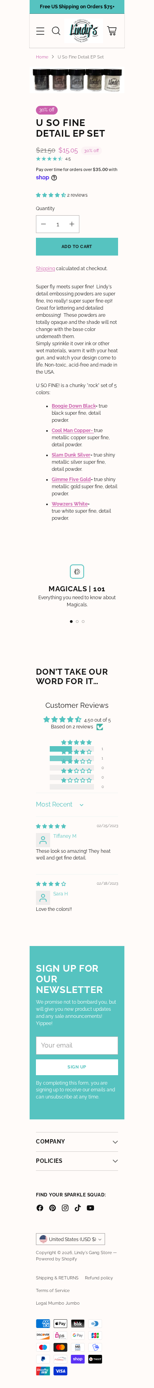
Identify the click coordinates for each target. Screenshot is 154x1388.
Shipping (45, 268)
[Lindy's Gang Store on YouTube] (90, 1209)
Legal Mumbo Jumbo (58, 1303)
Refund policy (99, 1277)
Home (42, 57)
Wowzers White (70, 504)
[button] (51, 195)
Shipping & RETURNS (57, 1277)
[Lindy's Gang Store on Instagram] (65, 1209)
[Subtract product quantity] (43, 224)
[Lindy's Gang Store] (83, 30)
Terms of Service (52, 1290)
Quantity (45, 208)
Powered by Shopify (56, 1258)
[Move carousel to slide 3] (83, 621)
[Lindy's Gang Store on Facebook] (40, 1209)
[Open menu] (40, 31)
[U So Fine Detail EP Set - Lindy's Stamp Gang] (77, 80)
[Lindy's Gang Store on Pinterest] (52, 1209)
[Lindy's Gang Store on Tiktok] (78, 1209)
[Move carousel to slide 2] (77, 621)
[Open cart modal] (111, 31)
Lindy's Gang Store (93, 1252)
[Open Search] (56, 31)
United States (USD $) (72, 1239)
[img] (51, 826)
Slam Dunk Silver (71, 455)
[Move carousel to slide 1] (71, 621)
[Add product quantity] (72, 224)
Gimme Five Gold (71, 479)
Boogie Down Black (74, 406)
